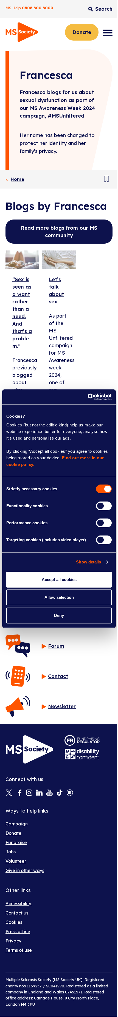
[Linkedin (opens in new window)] (39, 793)
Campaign (16, 824)
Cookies (13, 922)
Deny (59, 615)
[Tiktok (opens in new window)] (59, 793)
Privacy (13, 941)
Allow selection (59, 597)
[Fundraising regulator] (82, 740)
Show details (88, 562)
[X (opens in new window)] (8, 793)
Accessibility (18, 903)
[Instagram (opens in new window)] (29, 793)
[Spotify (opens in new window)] (69, 793)
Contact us (16, 913)
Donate (81, 32)
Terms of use (18, 950)
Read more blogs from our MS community (59, 231)
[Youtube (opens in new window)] (49, 793)
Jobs (10, 851)
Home (17, 179)
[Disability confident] (82, 754)
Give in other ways (24, 870)
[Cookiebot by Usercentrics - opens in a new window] (88, 397)
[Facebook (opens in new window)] (19, 793)
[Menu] (108, 33)
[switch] (104, 506)
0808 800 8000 (37, 7)
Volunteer (15, 861)
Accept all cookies (59, 579)
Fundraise (16, 842)
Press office (17, 931)
